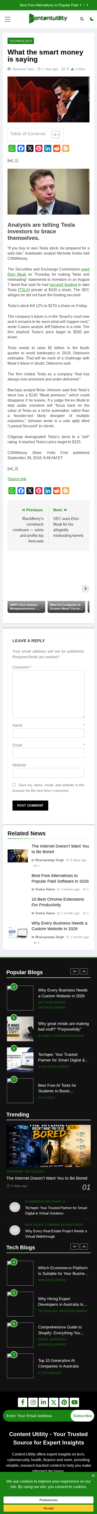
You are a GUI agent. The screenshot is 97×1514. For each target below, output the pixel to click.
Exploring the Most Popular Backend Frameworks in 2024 (62, 1366)
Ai (39, 1036)
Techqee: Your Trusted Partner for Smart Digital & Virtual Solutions (61, 1029)
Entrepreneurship (69, 1005)
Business (45, 1005)
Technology (20, 41)
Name (48, 725)
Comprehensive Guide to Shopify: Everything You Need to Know (60, 1302)
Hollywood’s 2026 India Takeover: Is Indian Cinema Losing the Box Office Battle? (45, 5)
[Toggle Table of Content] (53, 135)
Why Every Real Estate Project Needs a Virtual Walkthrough (58, 1089)
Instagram (14, 1171)
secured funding (63, 285)
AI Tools (48, 1066)
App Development (56, 1036)
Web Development (73, 1280)
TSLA (24, 290)
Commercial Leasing (54, 1100)
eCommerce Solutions (43, 1201)
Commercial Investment (57, 1095)
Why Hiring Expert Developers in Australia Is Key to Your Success (60, 1274)
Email (48, 745)
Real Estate (34, 1224)
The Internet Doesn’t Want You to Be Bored (46, 1178)
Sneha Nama (45, 889)
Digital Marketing (52, 1308)
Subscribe (82, 1415)
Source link (17, 479)
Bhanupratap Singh (49, 860)
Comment (21, 667)
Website (19, 765)
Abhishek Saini (23, 69)
